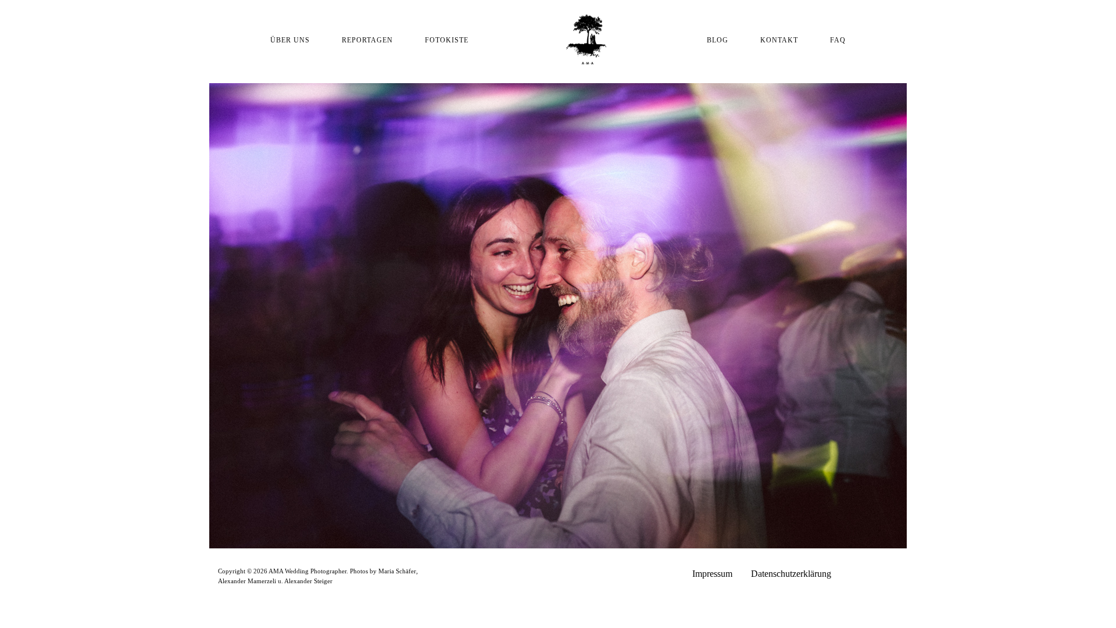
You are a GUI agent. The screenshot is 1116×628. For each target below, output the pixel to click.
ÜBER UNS (290, 40)
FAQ (838, 40)
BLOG (717, 40)
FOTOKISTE (446, 40)
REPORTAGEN (367, 40)
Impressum (712, 574)
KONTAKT (779, 40)
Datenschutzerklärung (791, 574)
